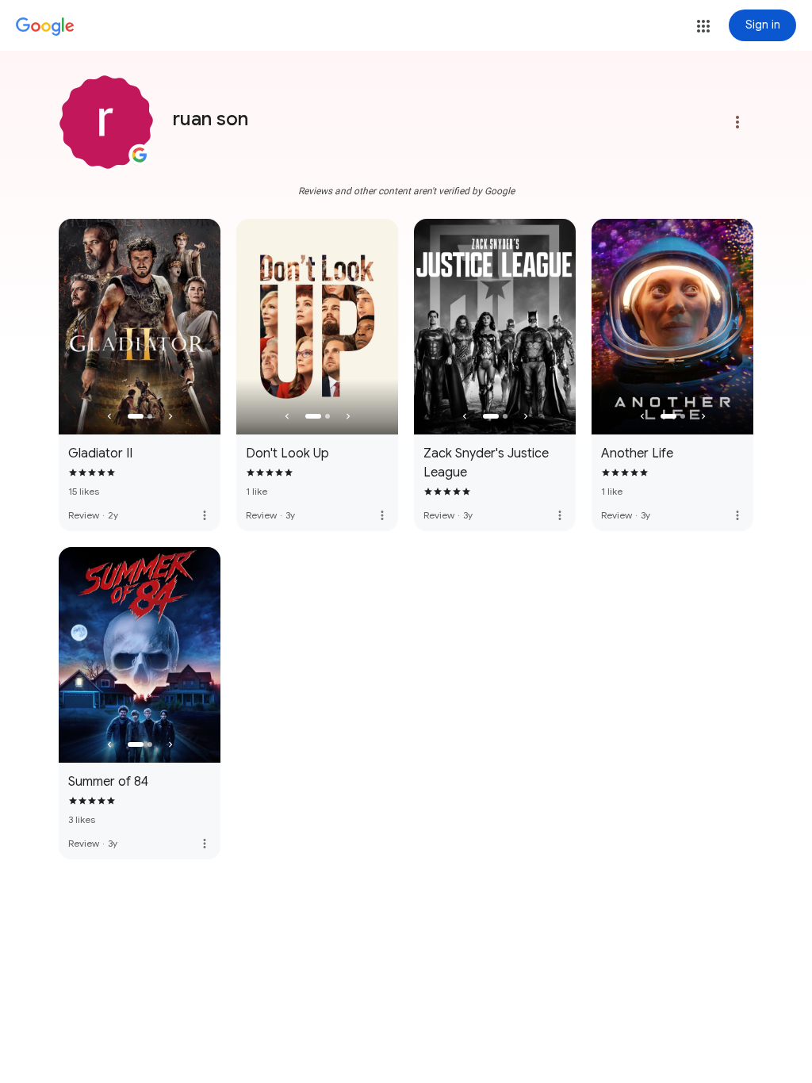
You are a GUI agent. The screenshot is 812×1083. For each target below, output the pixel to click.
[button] (703, 26)
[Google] (45, 26)
